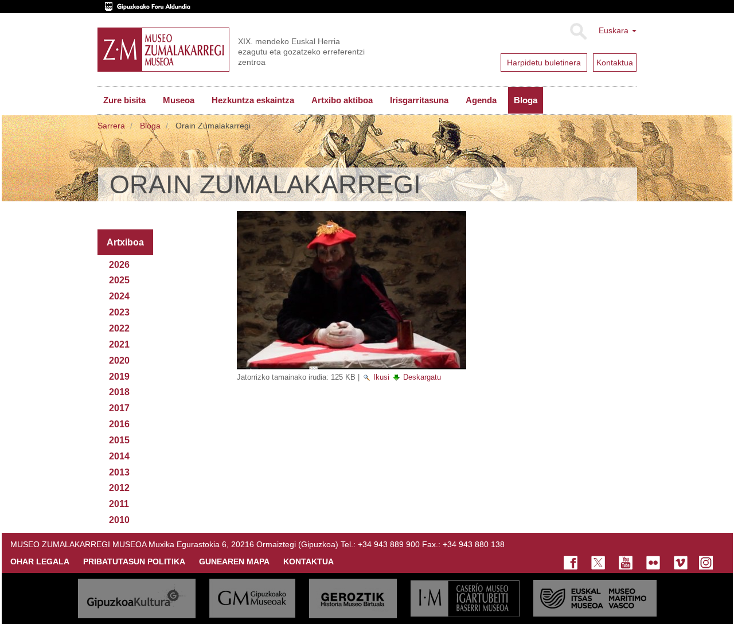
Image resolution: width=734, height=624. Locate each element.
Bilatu (578, 31)
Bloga (525, 100)
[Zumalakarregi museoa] (163, 50)
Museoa (178, 100)
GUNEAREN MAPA (234, 561)
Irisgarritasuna (419, 100)
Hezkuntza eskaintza (253, 100)
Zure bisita (124, 100)
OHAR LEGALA (39, 561)
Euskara (615, 30)
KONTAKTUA (308, 561)
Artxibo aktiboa (342, 100)
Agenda (481, 100)
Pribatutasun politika (134, 561)
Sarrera (111, 125)
